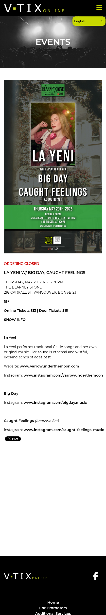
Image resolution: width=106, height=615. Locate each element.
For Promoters (53, 607)
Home (53, 602)
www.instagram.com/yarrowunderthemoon (63, 375)
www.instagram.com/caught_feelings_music (64, 430)
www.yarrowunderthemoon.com (49, 366)
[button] (89, 21)
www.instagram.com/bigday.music (55, 402)
